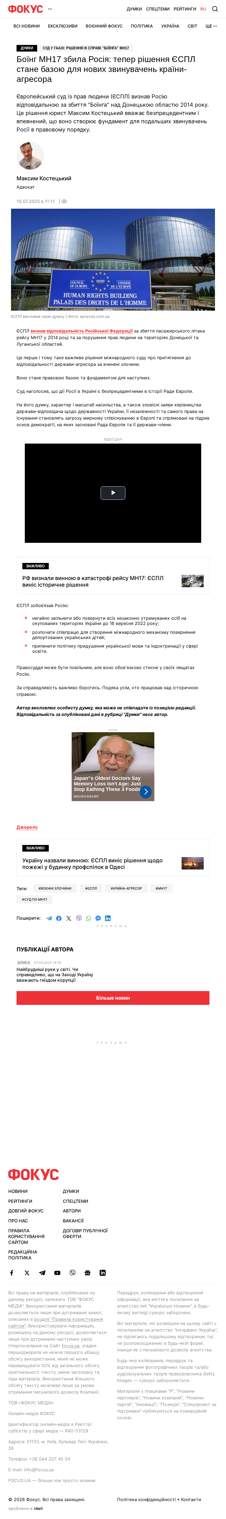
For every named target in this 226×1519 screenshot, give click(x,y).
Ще (209, 26)
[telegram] (42, 1272)
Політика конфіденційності (146, 1499)
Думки (134, 9)
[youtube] (57, 1272)
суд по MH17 (35, 899)
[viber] (72, 1272)
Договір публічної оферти (85, 1233)
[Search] (215, 9)
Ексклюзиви (62, 26)
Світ (192, 26)
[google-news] (87, 1272)
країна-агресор (127, 888)
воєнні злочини (56, 888)
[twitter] (27, 1272)
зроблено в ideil (26, 1509)
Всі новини (27, 26)
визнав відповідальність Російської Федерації (82, 331)
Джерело (27, 827)
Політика (142, 26)
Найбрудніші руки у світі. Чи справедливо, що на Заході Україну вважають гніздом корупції (55, 975)
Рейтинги (185, 9)
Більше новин (113, 998)
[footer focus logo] (33, 1174)
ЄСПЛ (92, 888)
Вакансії (73, 1220)
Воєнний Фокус (104, 26)
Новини (18, 1191)
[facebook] (12, 1272)
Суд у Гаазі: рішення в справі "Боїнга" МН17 (86, 48)
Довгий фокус (26, 1211)
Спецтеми (158, 9)
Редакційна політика (22, 1254)
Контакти (191, 1499)
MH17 (162, 888)
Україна (170, 26)
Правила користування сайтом (26, 1236)
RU (203, 9)
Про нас (18, 1220)
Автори (72, 1211)
